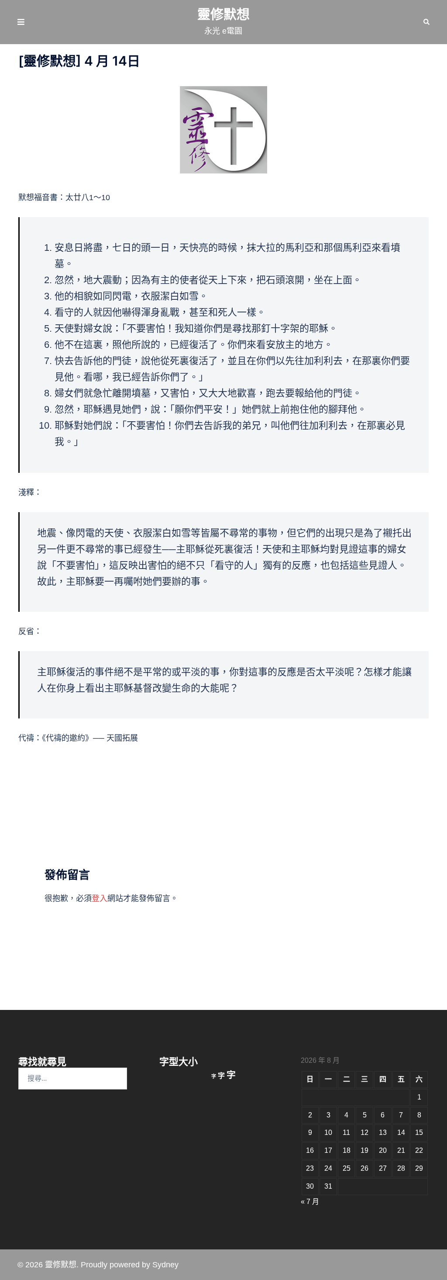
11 (346, 1132)
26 (364, 1168)
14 (401, 1132)
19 (364, 1150)
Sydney (165, 1264)
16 (310, 1150)
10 (328, 1132)
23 (310, 1168)
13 (383, 1132)
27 (383, 1168)
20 (383, 1150)
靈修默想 (223, 14)
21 (401, 1150)
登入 (99, 898)
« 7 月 (310, 1201)
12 (364, 1132)
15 (419, 1132)
